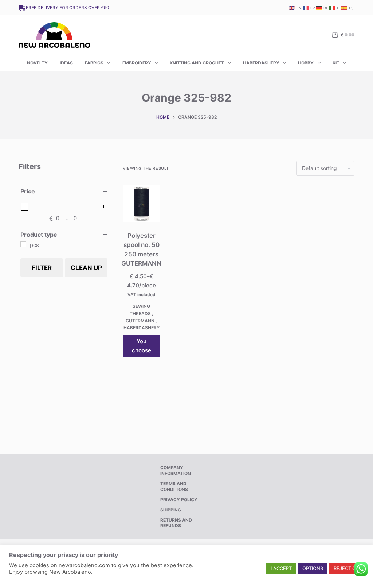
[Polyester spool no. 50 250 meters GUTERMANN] (141, 203)
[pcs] (23, 244)
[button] (281, 568)
